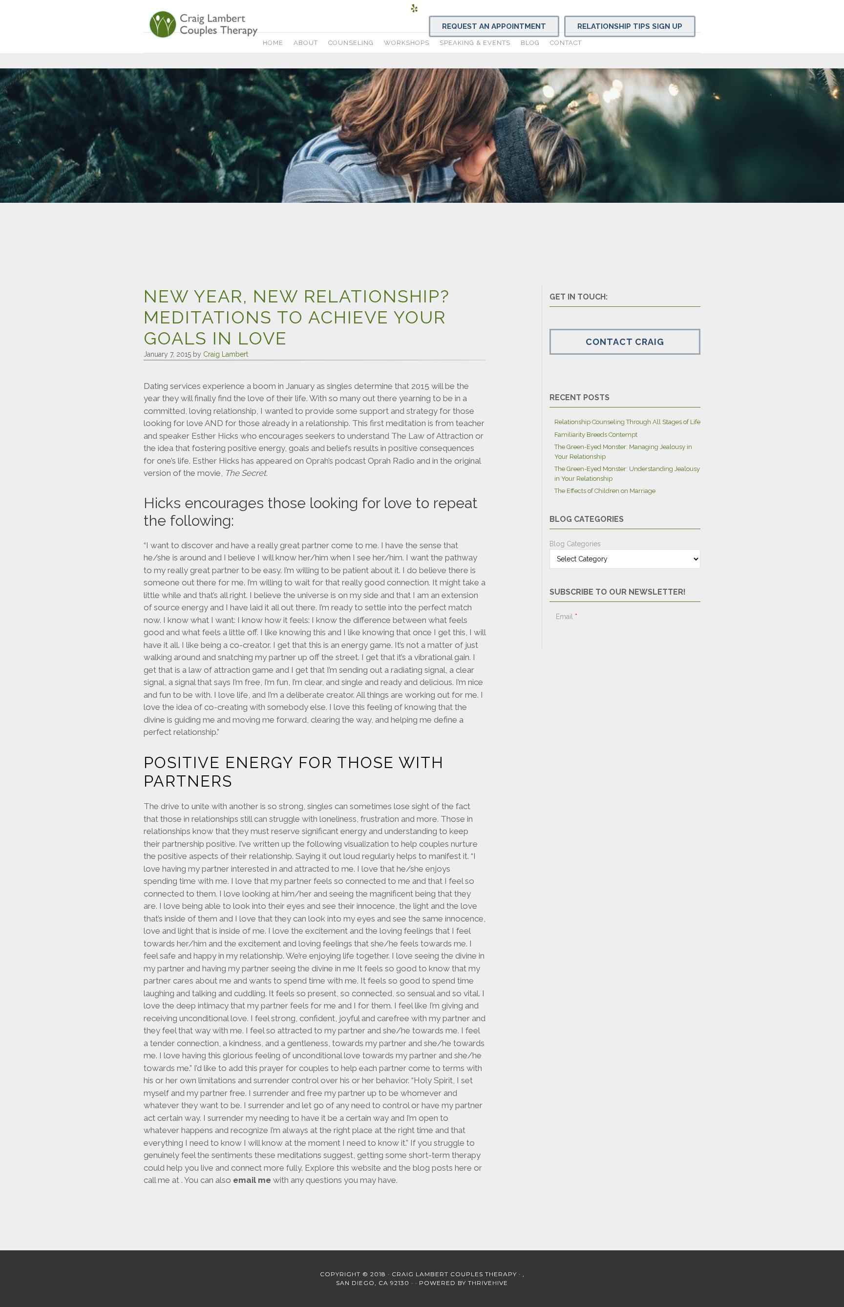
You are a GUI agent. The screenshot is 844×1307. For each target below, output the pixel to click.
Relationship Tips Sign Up (629, 26)
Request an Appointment (494, 26)
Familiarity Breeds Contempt (595, 434)
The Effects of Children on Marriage (604, 490)
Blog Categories (575, 544)
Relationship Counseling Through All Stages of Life (627, 422)
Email (566, 617)
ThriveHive (488, 1282)
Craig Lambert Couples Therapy (231, 24)
